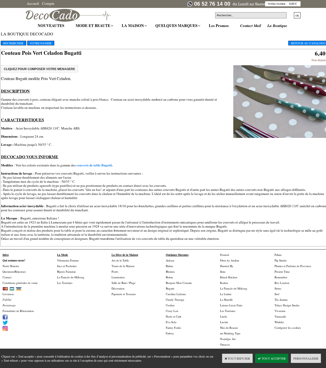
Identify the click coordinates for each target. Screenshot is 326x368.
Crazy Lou (172, 311)
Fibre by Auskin (229, 260)
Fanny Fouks (173, 328)
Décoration (118, 288)
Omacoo (225, 344)
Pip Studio (281, 260)
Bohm (169, 277)
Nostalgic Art (228, 339)
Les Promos (219, 25)
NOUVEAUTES (51, 25)
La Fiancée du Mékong (70, 277)
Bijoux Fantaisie (66, 271)
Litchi (223, 316)
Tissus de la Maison (123, 266)
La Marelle (226, 299)
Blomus (170, 271)
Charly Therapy (175, 299)
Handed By (226, 266)
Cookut (170, 305)
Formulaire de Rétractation (18, 311)
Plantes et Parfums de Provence (293, 266)
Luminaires (118, 277)
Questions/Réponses (14, 271)
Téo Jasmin (281, 299)
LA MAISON (133, 25)
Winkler (279, 322)
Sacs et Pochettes (67, 266)
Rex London (282, 283)
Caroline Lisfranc (176, 294)
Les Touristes (64, 283)
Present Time (282, 271)
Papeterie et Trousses (124, 294)
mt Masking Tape (230, 333)
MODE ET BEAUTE (94, 25)
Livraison (8, 294)
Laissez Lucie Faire (231, 305)
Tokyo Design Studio (287, 305)
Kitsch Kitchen (228, 277)
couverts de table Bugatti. (94, 165)
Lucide (224, 322)
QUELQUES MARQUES (177, 25)
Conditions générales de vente (20, 283)
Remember (281, 277)
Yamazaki (280, 316)
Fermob (224, 255)
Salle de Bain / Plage (123, 283)
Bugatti (170, 288)
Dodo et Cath (173, 316)
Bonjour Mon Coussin (179, 283)
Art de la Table (120, 260)
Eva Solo (171, 322)
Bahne (169, 266)
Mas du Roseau (229, 328)
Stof (277, 294)
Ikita (222, 271)
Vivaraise (280, 311)
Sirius (278, 288)
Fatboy (170, 333)
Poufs (115, 271)
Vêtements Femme (68, 260)
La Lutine (226, 294)
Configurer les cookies (288, 328)
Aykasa (170, 260)
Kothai (224, 283)
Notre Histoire (11, 266)
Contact (7, 277)
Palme (278, 255)
